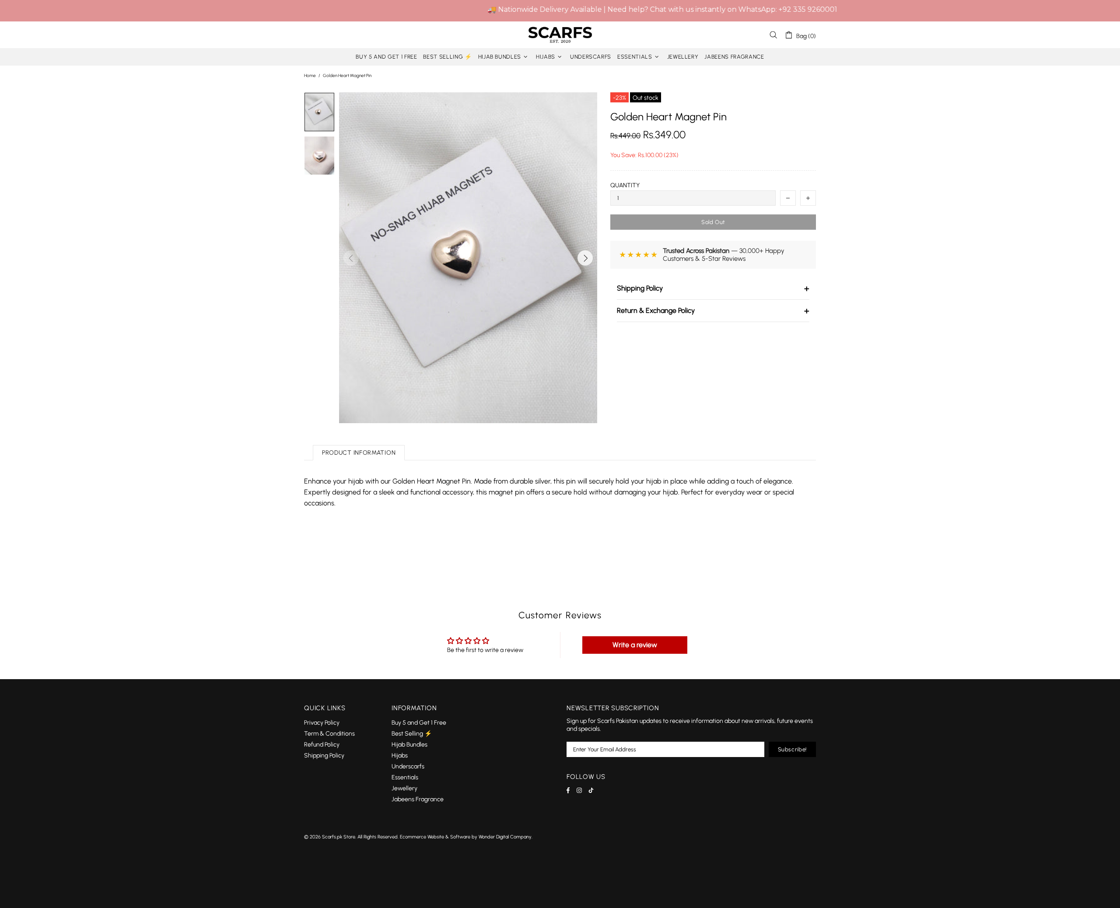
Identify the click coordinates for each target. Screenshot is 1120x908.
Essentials (405, 777)
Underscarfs (408, 766)
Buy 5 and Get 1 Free (419, 722)
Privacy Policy (322, 722)
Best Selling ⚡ (412, 733)
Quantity (625, 185)
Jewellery (404, 788)
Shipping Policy (713, 288)
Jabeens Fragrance (418, 799)
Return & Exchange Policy (713, 310)
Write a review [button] (634, 645)
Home (310, 75)
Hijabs (400, 755)
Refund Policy (322, 744)
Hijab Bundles (409, 744)
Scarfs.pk (560, 35)
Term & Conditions (329, 733)
